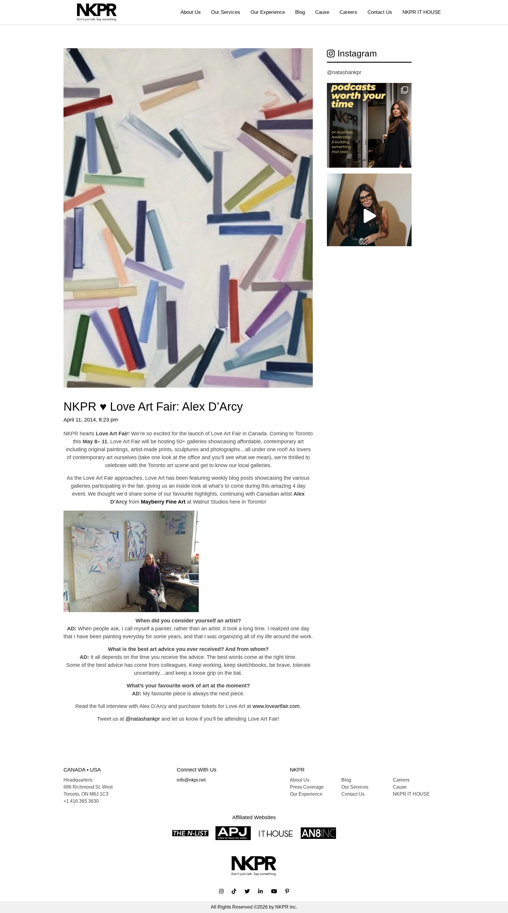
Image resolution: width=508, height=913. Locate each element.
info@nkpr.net (191, 779)
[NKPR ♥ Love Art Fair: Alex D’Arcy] (188, 223)
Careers (348, 12)
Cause (322, 12)
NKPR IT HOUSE (421, 12)
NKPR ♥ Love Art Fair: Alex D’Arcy (153, 406)
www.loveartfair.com (276, 706)
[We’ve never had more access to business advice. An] (369, 125)
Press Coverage (307, 786)
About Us (191, 12)
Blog (300, 12)
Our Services (225, 12)
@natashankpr (143, 719)
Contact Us (379, 12)
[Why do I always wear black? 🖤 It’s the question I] (369, 216)
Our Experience (267, 12)
